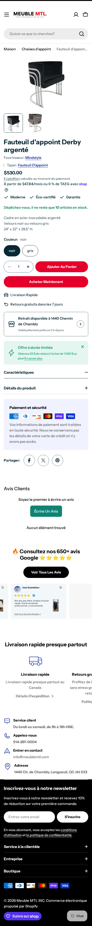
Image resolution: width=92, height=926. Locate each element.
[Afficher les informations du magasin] (80, 324)
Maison (10, 49)
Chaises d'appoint (36, 49)
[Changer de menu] (6, 14)
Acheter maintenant (46, 281)
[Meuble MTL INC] (34, 601)
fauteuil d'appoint (33, 165)
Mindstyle (33, 157)
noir (12, 250)
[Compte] (76, 14)
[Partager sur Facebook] (29, 460)
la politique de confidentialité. (49, 835)
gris (30, 250)
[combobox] (46, 33)
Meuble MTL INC (30, 900)
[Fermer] (82, 346)
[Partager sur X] (43, 460)
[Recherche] (81, 34)
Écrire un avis (46, 511)
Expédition (12, 178)
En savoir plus (33, 358)
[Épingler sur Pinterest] (57, 460)
